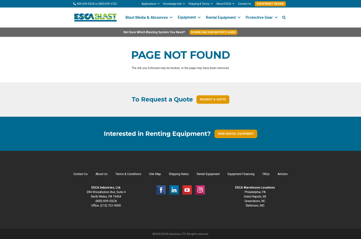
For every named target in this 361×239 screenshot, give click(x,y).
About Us (102, 174)
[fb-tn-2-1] (161, 190)
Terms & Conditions (128, 174)
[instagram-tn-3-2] (200, 190)
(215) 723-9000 (110, 205)
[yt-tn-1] (187, 190)
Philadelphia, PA (255, 192)
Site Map (155, 174)
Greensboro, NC (255, 201)
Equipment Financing (241, 174)
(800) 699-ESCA (106, 201)
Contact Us (80, 174)
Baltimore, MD (255, 205)
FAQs (266, 174)
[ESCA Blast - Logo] (95, 17)
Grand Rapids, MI (255, 196)
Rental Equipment (208, 174)
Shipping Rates (179, 174)
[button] (158, 3)
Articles (283, 174)
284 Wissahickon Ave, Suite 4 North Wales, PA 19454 (106, 192)
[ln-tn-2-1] (174, 190)
